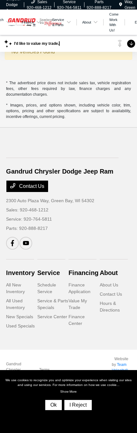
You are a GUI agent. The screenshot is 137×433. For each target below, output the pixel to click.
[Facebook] (12, 243)
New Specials (19, 316)
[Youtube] (25, 243)
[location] (120, 5)
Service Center (52, 316)
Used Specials (20, 325)
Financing (83, 272)
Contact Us (31, 186)
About (109, 272)
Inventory (20, 272)
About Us (109, 284)
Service (48, 272)
